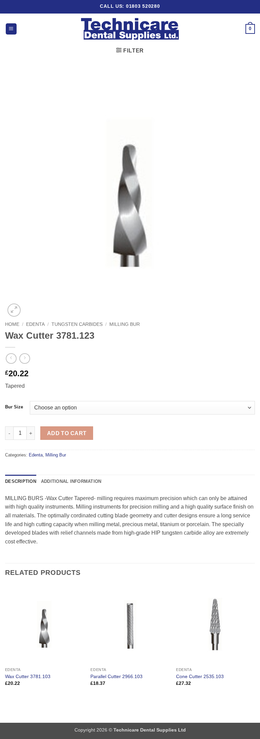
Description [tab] (20, 481)
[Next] (255, 641)
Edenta (35, 324)
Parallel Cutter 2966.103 (116, 676)
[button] (11, 29)
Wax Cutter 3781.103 (27, 676)
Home (12, 324)
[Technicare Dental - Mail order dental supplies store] (130, 29)
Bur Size (14, 407)
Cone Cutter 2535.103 (200, 676)
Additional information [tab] (71, 481)
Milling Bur (124, 324)
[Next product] (11, 358)
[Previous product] (24, 358)
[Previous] (5, 641)
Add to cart (67, 433)
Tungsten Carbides (77, 324)
